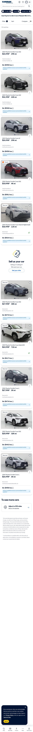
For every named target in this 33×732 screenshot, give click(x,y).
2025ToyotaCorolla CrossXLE (11, 95)
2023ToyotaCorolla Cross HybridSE (13, 345)
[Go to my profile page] (28, 2)
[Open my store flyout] (19, 2)
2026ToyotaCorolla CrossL (10, 388)
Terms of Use (7, 717)
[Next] (30, 39)
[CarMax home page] (7, 2)
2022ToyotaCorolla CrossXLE (11, 52)
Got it (6, 721)
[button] (6, 11)
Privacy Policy (10, 715)
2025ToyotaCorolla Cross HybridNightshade (16, 224)
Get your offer (16, 270)
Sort (12, 21)
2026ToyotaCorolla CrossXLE (11, 181)
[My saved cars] (23, 2)
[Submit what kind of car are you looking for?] (29, 6)
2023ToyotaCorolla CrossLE (11, 138)
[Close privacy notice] (25, 707)
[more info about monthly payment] (13, 65)
